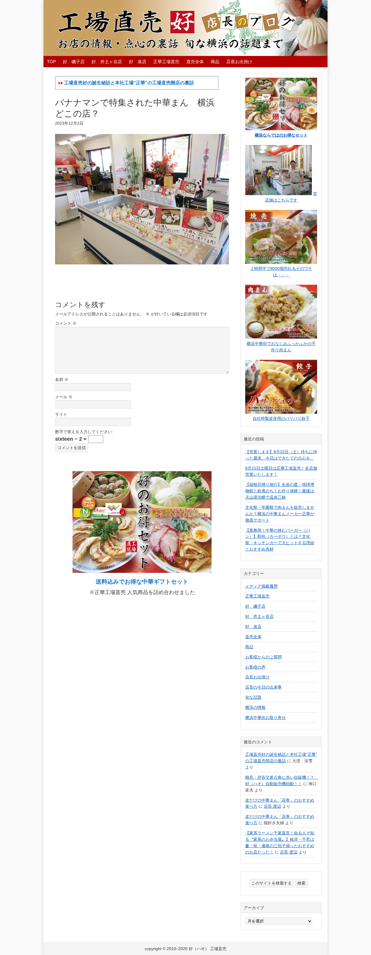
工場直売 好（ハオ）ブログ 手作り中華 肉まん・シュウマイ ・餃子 (185, 28)
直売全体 (253, 636)
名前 (61, 379)
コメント (66, 323)
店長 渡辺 (272, 806)
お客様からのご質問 (263, 657)
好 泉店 (253, 626)
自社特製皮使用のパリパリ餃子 (281, 418)
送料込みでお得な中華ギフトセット (142, 581)
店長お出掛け (257, 677)
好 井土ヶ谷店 (259, 616)
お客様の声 (255, 667)
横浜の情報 (255, 707)
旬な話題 (253, 697)
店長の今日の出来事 (263, 687)
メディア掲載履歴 (261, 586)
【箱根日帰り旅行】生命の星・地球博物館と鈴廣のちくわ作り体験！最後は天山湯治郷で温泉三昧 (279, 491)
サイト (61, 414)
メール (63, 397)
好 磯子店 (255, 606)
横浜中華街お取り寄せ (265, 717)
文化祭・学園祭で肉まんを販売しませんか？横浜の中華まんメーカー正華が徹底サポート (279, 513)
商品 (249, 646)
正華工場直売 (257, 596)
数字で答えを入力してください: (84, 431)
